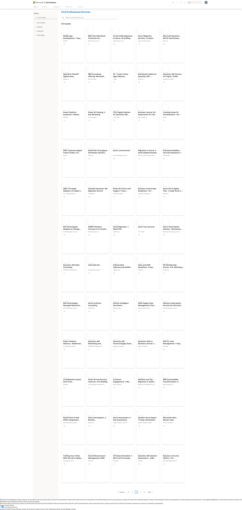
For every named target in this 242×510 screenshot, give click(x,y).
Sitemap (18, 509)
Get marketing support (141, 500)
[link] (73, 45)
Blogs (19, 500)
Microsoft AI (4, 503)
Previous (122, 492)
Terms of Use (44, 509)
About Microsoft (98, 503)
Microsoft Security (13, 503)
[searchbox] (47, 17)
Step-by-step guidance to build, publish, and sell (180, 500)
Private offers (72, 500)
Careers (90, 503)
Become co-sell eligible (203, 500)
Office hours (36, 500)
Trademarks (52, 509)
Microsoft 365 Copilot (71, 503)
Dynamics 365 (24, 503)
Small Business (83, 503)
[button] (63, 17)
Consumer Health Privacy (8, 509)
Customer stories (26, 500)
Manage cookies (71, 509)
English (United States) (7, 505)
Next (149, 492)
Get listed (131, 500)
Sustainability (159, 503)
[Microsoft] (38, 2)
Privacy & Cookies (34, 509)
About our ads (60, 509)
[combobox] (90, 17)
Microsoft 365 (33, 503)
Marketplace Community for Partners (222, 500)
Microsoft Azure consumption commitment (89, 500)
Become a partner (122, 500)
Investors (129, 503)
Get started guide (45, 500)
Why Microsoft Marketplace (8, 500)
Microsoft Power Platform (46, 503)
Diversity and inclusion (139, 503)
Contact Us (24, 509)
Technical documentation (59, 500)
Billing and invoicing (109, 500)
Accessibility (150, 503)
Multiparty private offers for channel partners (26, 501)
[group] (64, 44)
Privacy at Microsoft (120, 503)
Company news (108, 503)
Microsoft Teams (59, 503)
